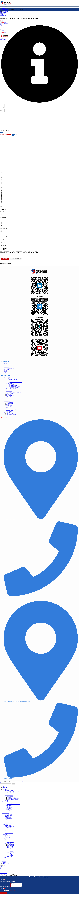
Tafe (11, 848)
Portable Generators (10, 383)
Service (4, 242)
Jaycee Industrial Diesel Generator (15, 382)
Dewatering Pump (9, 410)
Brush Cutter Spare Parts (11, 414)
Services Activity (10, 852)
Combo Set (11, 398)
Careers (5, 371)
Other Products (7, 412)
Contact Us (6, 372)
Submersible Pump (10, 406)
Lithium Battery (9, 396)
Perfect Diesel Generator (13, 380)
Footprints (7, 836)
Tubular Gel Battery (10, 395)
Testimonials (7, 837)
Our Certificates (7, 369)
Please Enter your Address (5, 886)
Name (1, 105)
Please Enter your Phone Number (6, 881)
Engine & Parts (9, 415)
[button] (1, 147)
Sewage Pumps (9, 405)
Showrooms (7, 839)
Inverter (11, 851)
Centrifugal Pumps (9, 403)
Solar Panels (11, 400)
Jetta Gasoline (11, 384)
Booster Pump (9, 404)
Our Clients (6, 366)
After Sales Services (10, 368)
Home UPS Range (9, 391)
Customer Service (8, 843)
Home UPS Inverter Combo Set (15, 392)
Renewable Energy (7, 389)
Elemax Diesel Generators (14, 387)
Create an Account (3, 873)
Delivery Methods (10, 845)
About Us (6, 363)
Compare (4, 862)
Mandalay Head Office (11, 840)
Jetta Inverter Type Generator (14, 386)
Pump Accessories (9, 411)
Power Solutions (7, 377)
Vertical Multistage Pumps (11, 408)
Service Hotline (10, 856)
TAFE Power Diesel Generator (15, 379)
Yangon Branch (10, 842)
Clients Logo (7, 835)
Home (1, 9)
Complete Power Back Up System (13, 388)
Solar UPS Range (9, 393)
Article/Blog (6, 370)
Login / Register (5, 863)
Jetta (11, 849)
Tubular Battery (9, 394)
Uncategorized (6, 9)
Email (1, 110)
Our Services (6, 367)
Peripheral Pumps (9, 402)
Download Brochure (5, 249)
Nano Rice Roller (9, 413)
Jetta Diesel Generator (13, 385)
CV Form (2, 890)
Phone (1, 114)
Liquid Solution (7, 401)
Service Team (10, 847)
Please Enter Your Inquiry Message (7, 130)
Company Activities (10, 364)
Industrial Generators (10, 378)
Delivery (4, 245)
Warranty (4, 239)
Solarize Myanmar (9, 397)
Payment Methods (10, 844)
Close (1, 782)
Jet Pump (8, 407)
